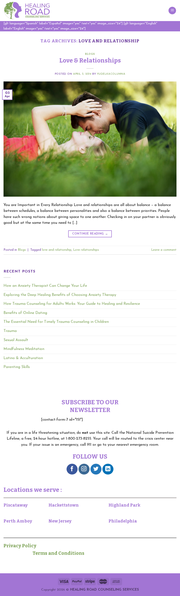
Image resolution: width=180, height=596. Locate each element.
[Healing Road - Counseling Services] (27, 10)
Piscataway (16, 505)
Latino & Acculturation (23, 358)
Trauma (10, 331)
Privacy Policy (22, 545)
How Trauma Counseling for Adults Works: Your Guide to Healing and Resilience (72, 304)
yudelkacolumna (111, 74)
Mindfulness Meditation (24, 349)
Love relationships (86, 249)
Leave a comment (163, 249)
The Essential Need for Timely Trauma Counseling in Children (56, 322)
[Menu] (172, 11)
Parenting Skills (17, 367)
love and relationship (56, 249)
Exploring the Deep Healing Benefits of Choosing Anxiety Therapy (60, 295)
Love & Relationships (90, 60)
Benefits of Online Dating (25, 313)
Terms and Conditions (58, 553)
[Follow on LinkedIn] (107, 469)
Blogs (90, 53)
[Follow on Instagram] (84, 469)
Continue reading (90, 233)
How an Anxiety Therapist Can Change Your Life (45, 286)
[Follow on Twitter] (95, 469)
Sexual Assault (16, 340)
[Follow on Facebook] (72, 469)
